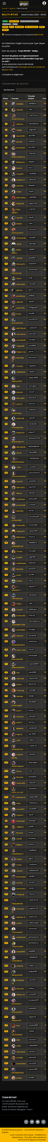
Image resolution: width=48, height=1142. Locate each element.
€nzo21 (19, 392)
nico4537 (20, 809)
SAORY (19, 581)
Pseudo (15, 98)
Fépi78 (19, 734)
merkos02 (20, 783)
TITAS (19, 865)
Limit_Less (21, 650)
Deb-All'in (20, 487)
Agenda (12, 8)
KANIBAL (19, 104)
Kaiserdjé (20, 821)
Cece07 (19, 610)
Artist (18, 684)
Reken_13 (20, 995)
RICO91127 (20, 148)
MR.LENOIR (20, 447)
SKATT (19, 722)
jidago (19, 859)
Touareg (20, 690)
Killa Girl (20, 989)
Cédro (19, 604)
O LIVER (19, 1058)
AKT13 (19, 453)
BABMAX (19, 728)
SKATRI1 (19, 511)
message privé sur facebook (31, 67)
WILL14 (19, 493)
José (18, 467)
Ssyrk (18, 278)
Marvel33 (20, 398)
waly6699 (20, 952)
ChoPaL (19, 366)
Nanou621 (20, 284)
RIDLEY (19, 224)
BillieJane (20, 537)
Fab (18, 673)
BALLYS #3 (38, 35)
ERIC (18, 1040)
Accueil (4, 8)
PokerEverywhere (15, 1130)
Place (5, 98)
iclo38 (19, 839)
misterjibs (20, 630)
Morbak (19, 777)
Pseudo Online (31, 97)
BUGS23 (19, 569)
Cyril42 (19, 481)
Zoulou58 (20, 525)
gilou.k (19, 290)
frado (18, 192)
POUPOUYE (20, 937)
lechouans (21, 889)
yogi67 (19, 557)
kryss (18, 314)
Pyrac (18, 771)
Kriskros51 (20, 616)
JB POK (19, 258)
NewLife (19, 636)
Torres (19, 551)
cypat (19, 244)
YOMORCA (20, 372)
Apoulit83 (20, 136)
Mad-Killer (21, 198)
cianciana (20, 1052)
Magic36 (20, 203)
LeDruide (20, 679)
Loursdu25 (21, 340)
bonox (19, 168)
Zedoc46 (20, 418)
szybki (19, 923)
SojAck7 (19, 815)
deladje (19, 696)
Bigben (19, 845)
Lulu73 (19, 404)
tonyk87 (20, 174)
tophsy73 (20, 531)
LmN (18, 740)
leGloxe (19, 124)
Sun (18, 1025)
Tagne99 (20, 346)
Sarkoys (20, 717)
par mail (9, 69)
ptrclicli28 (20, 505)
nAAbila (19, 966)
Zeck (18, 803)
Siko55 (19, 218)
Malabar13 (20, 797)
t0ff (18, 386)
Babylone (20, 162)
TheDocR (20, 894)
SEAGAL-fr (20, 917)
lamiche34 (21, 1064)
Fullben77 (20, 180)
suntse (19, 883)
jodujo (19, 1078)
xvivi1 (18, 575)
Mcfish (19, 142)
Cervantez (20, 334)
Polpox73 (20, 433)
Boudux (19, 833)
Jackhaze (20, 499)
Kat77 (19, 711)
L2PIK (18, 1046)
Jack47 (19, 871)
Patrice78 (20, 264)
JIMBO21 (20, 827)
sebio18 (19, 302)
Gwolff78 (20, 308)
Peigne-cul (21, 352)
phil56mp (20, 296)
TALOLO (19, 110)
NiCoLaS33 (21, 877)
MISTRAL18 (20, 328)
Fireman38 (21, 238)
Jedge (19, 130)
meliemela (21, 563)
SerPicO (19, 186)
